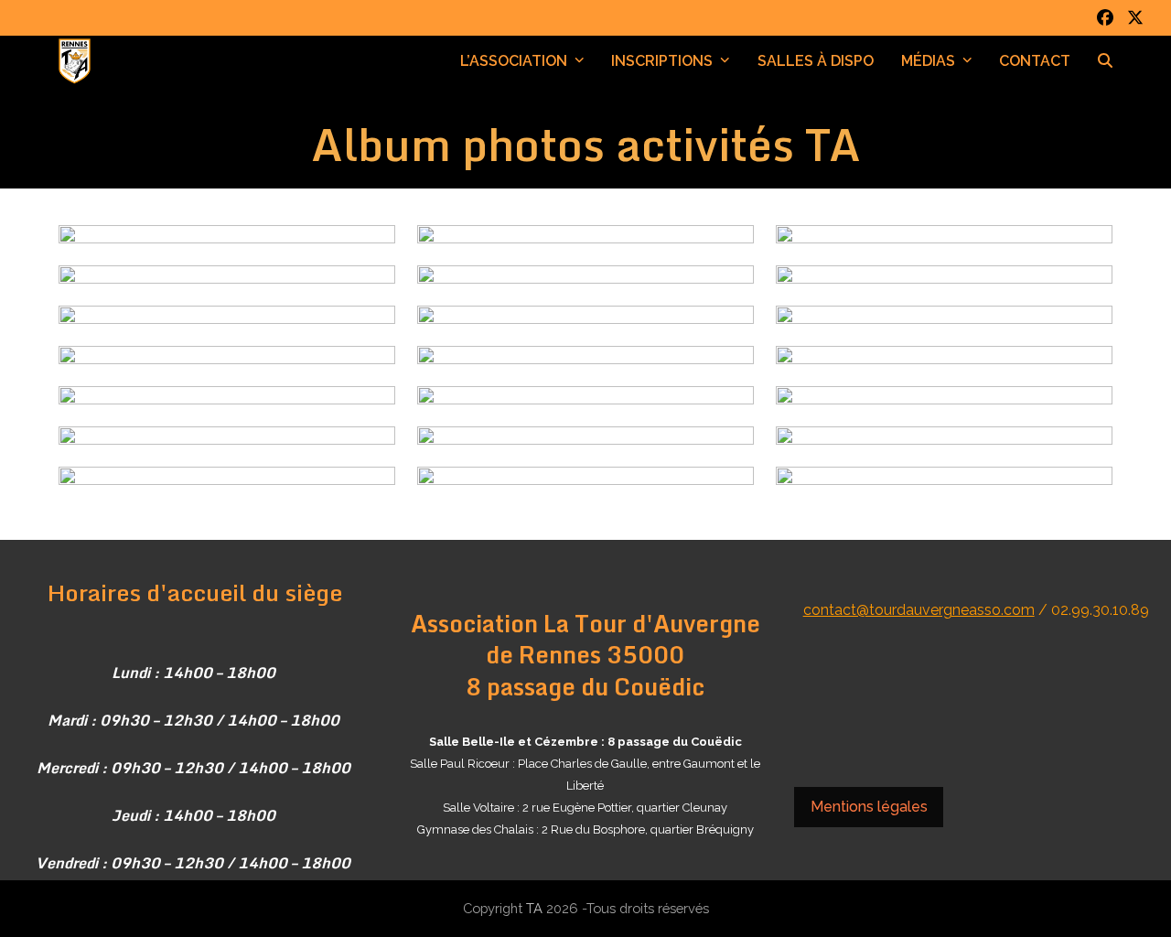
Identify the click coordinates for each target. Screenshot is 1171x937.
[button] (1105, 61)
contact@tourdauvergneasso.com (919, 610)
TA (534, 908)
